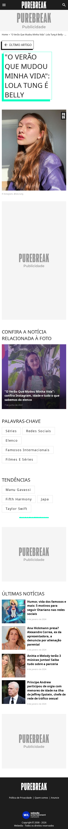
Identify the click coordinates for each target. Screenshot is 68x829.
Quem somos (41, 797)
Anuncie (55, 797)
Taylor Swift (16, 508)
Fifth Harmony (19, 499)
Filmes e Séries (19, 459)
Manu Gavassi (18, 489)
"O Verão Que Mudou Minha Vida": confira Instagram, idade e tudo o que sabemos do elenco (32, 396)
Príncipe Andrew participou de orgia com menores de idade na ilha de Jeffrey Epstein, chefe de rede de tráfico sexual (46, 690)
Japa (45, 499)
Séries (11, 431)
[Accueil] (34, 4)
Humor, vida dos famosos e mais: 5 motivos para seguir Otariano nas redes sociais (46, 608)
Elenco (12, 440)
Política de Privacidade (20, 797)
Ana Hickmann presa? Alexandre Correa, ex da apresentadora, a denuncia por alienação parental (44, 636)
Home (5, 34)
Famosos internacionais (28, 450)
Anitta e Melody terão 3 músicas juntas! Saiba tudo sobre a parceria (44, 660)
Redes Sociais (38, 431)
